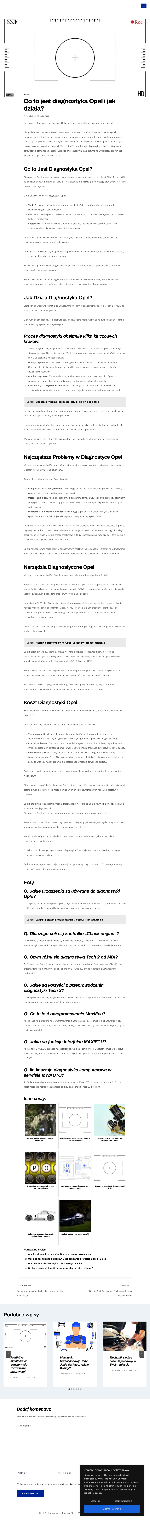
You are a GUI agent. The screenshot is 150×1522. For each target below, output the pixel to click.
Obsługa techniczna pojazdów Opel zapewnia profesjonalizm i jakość (67, 1259)
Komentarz (24, 1426)
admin (31, 116)
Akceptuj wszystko (112, 1509)
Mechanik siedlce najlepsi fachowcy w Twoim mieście (123, 1361)
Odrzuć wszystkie (123, 1501)
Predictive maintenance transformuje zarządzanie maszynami (18, 1364)
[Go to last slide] (8, 1354)
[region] (112, 1490)
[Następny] (141, 1354)
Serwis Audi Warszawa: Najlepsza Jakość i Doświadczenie (111, 1290)
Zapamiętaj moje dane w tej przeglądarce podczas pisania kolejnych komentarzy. (58, 1484)
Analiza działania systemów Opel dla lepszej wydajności (59, 1254)
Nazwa (22, 1473)
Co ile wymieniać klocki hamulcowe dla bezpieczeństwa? (60, 1268)
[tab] (69, 1389)
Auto (26, 94)
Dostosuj (95, 1501)
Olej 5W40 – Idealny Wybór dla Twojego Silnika (55, 1263)
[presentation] (25, 1336)
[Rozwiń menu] (143, 6)
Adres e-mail (65, 1473)
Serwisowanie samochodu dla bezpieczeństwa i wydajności (41, 1290)
